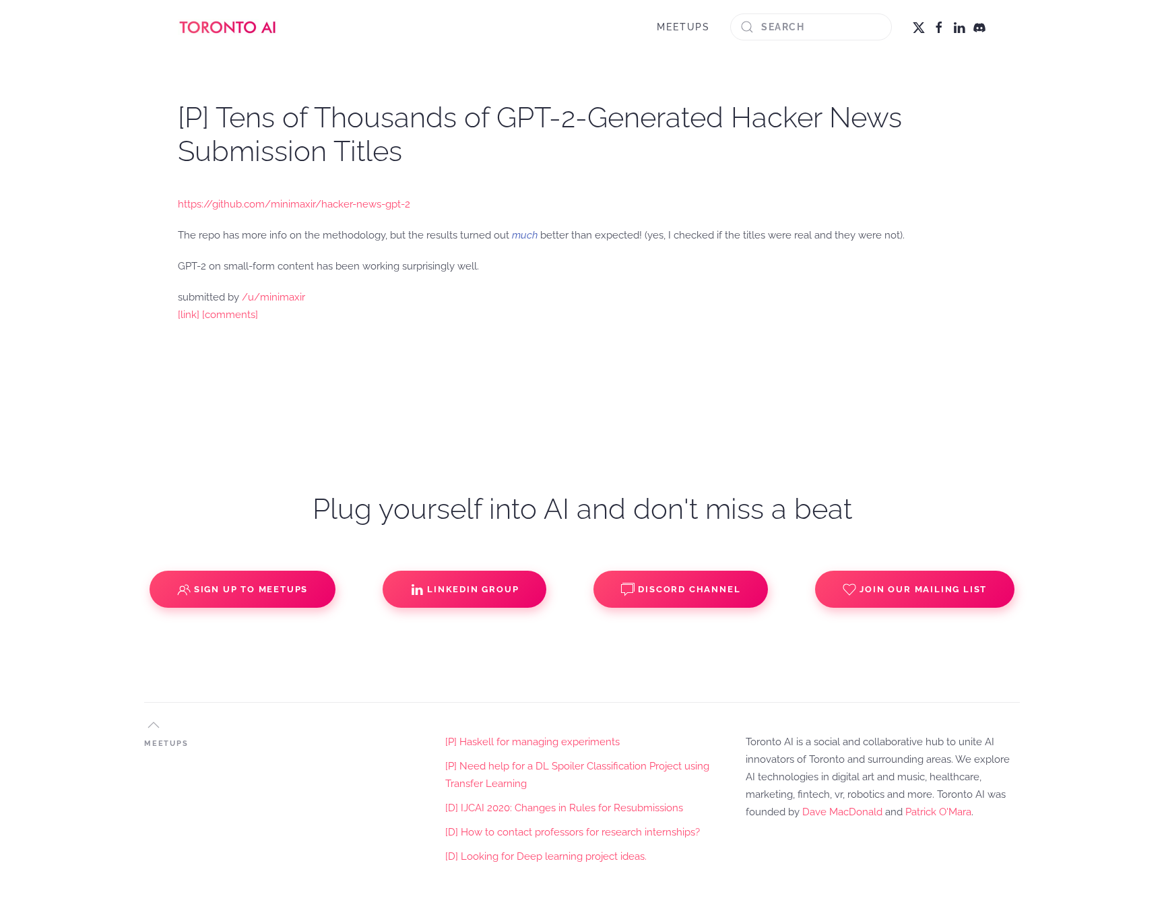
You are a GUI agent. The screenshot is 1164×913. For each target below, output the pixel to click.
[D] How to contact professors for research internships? (572, 832)
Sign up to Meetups (251, 589)
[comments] (230, 315)
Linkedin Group (473, 589)
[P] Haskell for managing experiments (532, 742)
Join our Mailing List (923, 589)
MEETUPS (683, 27)
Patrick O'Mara (938, 812)
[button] (153, 725)
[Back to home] (228, 27)
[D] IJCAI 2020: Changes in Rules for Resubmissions (564, 808)
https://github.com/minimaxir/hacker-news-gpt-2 (294, 204)
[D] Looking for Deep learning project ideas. (546, 856)
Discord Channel (689, 589)
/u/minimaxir (273, 297)
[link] (188, 315)
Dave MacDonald (842, 812)
